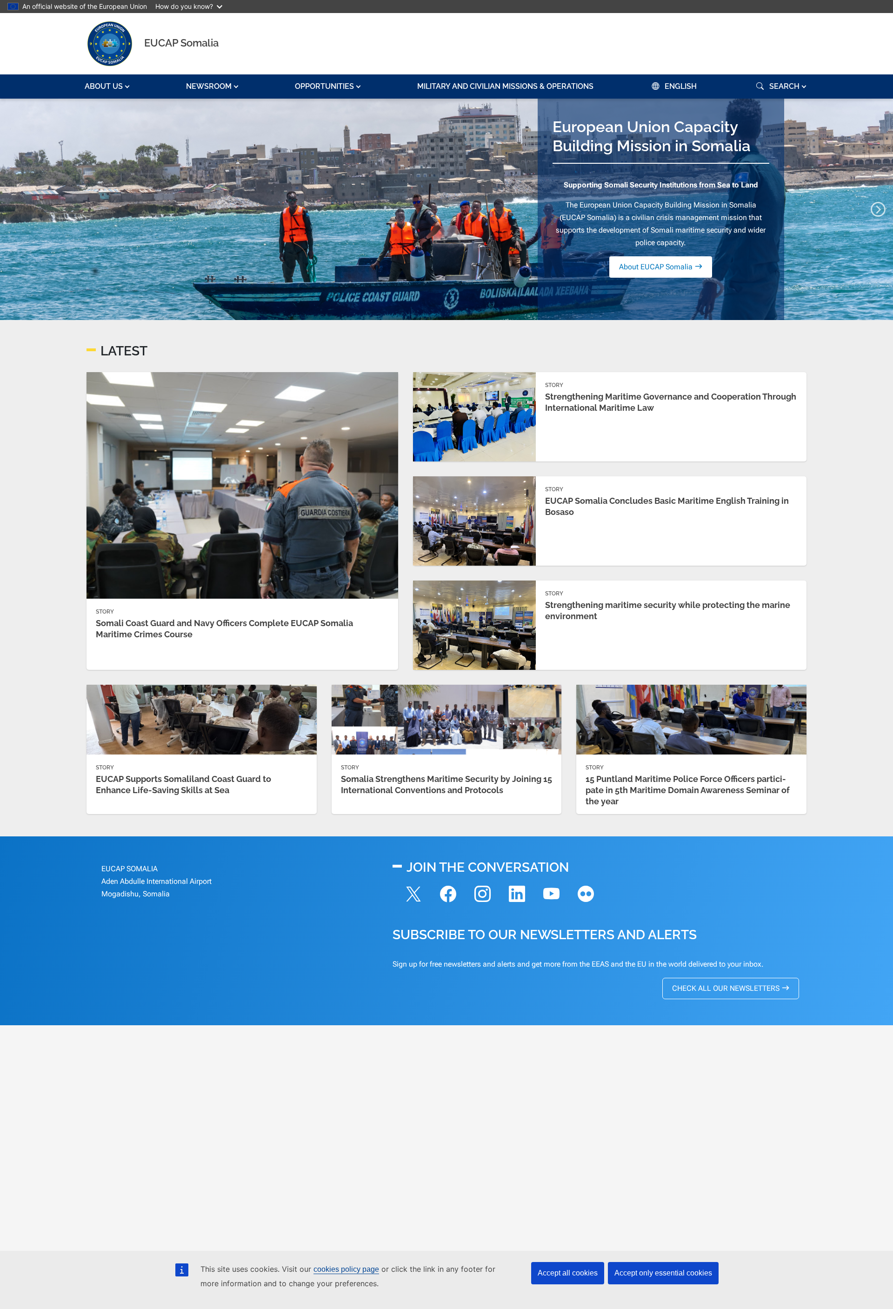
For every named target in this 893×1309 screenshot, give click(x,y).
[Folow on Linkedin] (516, 895)
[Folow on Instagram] (482, 895)
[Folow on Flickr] (585, 895)
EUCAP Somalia (181, 43)
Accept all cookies (568, 1273)
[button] (108, 86)
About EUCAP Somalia (656, 266)
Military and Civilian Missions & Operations (505, 86)
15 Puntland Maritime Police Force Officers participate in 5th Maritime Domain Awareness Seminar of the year (688, 790)
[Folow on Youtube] (551, 895)
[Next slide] (878, 209)
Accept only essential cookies (663, 1273)
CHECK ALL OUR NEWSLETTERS (726, 988)
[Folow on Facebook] (448, 895)
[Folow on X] (413, 895)
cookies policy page (346, 1269)
